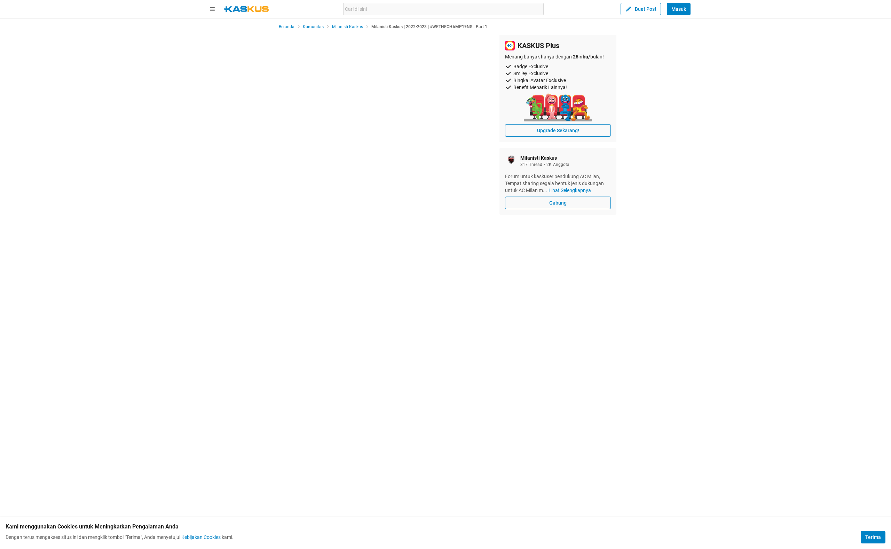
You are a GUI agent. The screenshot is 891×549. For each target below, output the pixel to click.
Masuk (678, 9)
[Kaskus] (246, 9)
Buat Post (645, 9)
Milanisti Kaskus (347, 26)
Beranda (286, 26)
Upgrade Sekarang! (558, 130)
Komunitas (313, 26)
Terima (873, 537)
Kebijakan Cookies (201, 537)
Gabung (558, 203)
